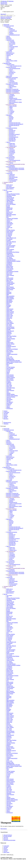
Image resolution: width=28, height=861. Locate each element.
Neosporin (8, 320)
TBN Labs (8, 384)
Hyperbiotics (9, 270)
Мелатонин (9, 76)
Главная (5, 411)
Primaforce (8, 345)
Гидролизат (12, 29)
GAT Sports (9, 257)
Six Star (8, 371)
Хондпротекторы (10, 157)
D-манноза (11, 165)
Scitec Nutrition (9, 368)
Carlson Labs (9, 219)
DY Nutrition (9, 239)
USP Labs (8, 398)
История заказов (7, 836)
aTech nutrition (9, 203)
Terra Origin (9, 385)
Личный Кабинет (7, 835)
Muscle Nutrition (10, 298)
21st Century (9, 191)
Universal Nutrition (10, 396)
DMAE (11, 107)
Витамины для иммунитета (13, 93)
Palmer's (8, 341)
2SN (7, 192)
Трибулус (8, 55)
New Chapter (9, 321)
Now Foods (9, 324)
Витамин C (12, 133)
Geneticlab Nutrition (11, 259)
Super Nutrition (9, 378)
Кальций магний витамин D (16, 124)
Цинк (10, 120)
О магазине (6, 412)
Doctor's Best (9, 232)
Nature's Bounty (10, 312)
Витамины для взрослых (12, 89)
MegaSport (8, 293)
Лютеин (11, 162)
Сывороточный (13, 31)
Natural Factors (9, 309)
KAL (7, 276)
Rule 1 (7, 364)
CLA (7, 58)
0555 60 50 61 (4, 2)
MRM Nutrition (9, 297)
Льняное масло (13, 146)
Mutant (8, 303)
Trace (7, 391)
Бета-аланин (12, 43)
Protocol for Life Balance (12, 349)
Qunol (7, 355)
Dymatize (8, 240)
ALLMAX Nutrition (11, 195)
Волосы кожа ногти (11, 67)
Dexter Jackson (9, 231)
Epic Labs (8, 244)
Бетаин (11, 155)
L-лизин (11, 49)
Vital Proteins (9, 399)
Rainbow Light (9, 358)
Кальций (11, 117)
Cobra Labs (9, 224)
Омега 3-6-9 (12, 144)
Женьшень (11, 103)
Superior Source (10, 380)
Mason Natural (9, 289)
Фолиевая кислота (13, 137)
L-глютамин (12, 42)
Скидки (5, 417)
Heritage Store (9, 267)
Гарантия (5, 416)
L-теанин (11, 112)
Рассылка (5, 838)
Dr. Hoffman (9, 234)
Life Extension (9, 284)
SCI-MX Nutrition (10, 367)
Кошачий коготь (13, 98)
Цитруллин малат (13, 46)
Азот (7, 56)
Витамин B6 (12, 138)
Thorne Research (10, 390)
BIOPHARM (9, 208)
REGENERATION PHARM (13, 360)
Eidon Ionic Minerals (11, 241)
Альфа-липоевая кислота (15, 65)
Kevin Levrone (9, 277)
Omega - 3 (11, 71)
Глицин (11, 109)
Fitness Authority (10, 249)
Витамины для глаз (11, 161)
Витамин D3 (12, 72)
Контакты (5, 418)
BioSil (7, 210)
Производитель (7, 422)
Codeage (8, 226)
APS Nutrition (9, 201)
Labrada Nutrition (10, 283)
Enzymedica (9, 243)
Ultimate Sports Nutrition (12, 395)
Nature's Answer (10, 311)
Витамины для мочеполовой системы (15, 164)
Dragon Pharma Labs (11, 237)
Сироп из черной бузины (15, 99)
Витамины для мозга (11, 104)
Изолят (11, 32)
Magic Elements (10, 287)
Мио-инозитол (12, 86)
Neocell (8, 319)
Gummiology (9, 263)
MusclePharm (9, 301)
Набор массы (9, 184)
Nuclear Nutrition (10, 327)
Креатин (8, 37)
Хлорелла (11, 153)
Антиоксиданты (10, 64)
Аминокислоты (10, 40)
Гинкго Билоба (13, 106)
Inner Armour (9, 272)
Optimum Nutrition (10, 338)
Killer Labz (8, 280)
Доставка (5, 413)
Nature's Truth (9, 315)
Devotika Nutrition (10, 230)
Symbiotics (8, 382)
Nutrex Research (10, 331)
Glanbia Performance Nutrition (13, 261)
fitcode (7, 248)
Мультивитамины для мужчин (16, 168)
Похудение (9, 186)
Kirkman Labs (9, 281)
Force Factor (9, 250)
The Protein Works (10, 387)
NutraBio (8, 329)
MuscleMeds (9, 299)
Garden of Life (9, 254)
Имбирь (11, 96)
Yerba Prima (9, 403)
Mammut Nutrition (10, 288)
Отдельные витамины (11, 128)
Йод (10, 126)
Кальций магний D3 (14, 125)
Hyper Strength (9, 268)
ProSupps (8, 347)
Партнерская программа (9, 840)
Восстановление (10, 187)
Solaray (8, 372)
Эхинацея (11, 94)
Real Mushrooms (10, 359)
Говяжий (11, 33)
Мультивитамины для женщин (16, 169)
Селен (10, 74)
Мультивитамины (10, 166)
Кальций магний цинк (14, 122)
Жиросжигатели (10, 53)
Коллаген (11, 73)
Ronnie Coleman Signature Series (14, 362)
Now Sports (9, 325)
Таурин (11, 45)
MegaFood (8, 292)
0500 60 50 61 (4, 3)
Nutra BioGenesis (10, 328)
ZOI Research (9, 408)
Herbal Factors (9, 266)
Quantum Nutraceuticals (11, 354)
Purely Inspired (9, 351)
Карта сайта (6, 852)
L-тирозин (11, 47)
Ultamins (8, 393)
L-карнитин (9, 51)
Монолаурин (12, 100)
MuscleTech (9, 302)
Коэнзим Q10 (12, 135)
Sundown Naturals (10, 377)
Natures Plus (9, 318)
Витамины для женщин (12, 84)
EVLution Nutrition (10, 245)
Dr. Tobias (8, 236)
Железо (11, 116)
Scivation (8, 369)
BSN (7, 217)
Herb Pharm (9, 265)
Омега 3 (8, 142)
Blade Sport (9, 213)
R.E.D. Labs (9, 356)
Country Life (9, 227)
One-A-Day (9, 337)
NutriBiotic (8, 332)
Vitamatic (8, 400)
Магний (11, 118)
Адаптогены (9, 173)
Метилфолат (12, 140)
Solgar (7, 373)
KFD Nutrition (9, 279)
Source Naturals (10, 374)
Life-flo (8, 285)
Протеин (8, 27)
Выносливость (9, 188)
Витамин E (12, 131)
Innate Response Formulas (12, 271)
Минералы (9, 115)
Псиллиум (11, 156)
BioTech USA (9, 212)
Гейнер (8, 36)
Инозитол (11, 85)
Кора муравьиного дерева (15, 102)
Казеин (11, 28)
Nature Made (9, 310)
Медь (10, 121)
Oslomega (8, 340)
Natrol (7, 307)
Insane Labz (9, 274)
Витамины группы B (14, 134)
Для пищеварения (10, 147)
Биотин (11, 69)
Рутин (10, 171)
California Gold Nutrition (12, 218)
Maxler (8, 290)
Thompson (8, 389)
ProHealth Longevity (11, 346)
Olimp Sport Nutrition (11, 336)
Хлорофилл (12, 95)
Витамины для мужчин (12, 77)
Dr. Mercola (9, 235)
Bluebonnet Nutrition (11, 214)
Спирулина (12, 149)
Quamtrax (8, 352)
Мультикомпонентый (14, 34)
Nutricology (9, 333)
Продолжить (4, 828)
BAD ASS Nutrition (11, 204)
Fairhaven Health (10, 246)
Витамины (9, 38)
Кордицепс (12, 175)
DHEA (10, 87)
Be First (8, 205)
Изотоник (8, 59)
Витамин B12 (12, 139)
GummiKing (9, 262)
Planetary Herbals (10, 343)
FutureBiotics (9, 253)
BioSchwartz (9, 209)
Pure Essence (9, 350)
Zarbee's (8, 407)
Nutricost (8, 334)
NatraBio (8, 306)
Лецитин (11, 148)
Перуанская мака (13, 82)
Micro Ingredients (10, 296)
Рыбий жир (12, 143)
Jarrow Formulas (10, 275)
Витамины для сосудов (12, 170)
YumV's (8, 406)
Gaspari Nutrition (10, 256)
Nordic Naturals (10, 323)
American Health (10, 197)
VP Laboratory (9, 402)
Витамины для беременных (13, 90)
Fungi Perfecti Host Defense (12, 252)
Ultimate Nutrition (10, 394)
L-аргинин (11, 41)
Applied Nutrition (10, 200)
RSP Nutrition (9, 363)
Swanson (8, 381)
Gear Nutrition (9, 258)
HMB (10, 50)
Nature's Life (9, 314)
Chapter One (9, 222)
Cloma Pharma (9, 223)
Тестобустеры (9, 54)
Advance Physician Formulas (13, 193)
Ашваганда (12, 174)
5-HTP (10, 108)
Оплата (5, 414)
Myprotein (8, 305)
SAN (7, 365)
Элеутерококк (12, 181)
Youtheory (8, 404)
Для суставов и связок (11, 60)
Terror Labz (9, 386)
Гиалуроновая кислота (14, 68)
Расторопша (12, 152)
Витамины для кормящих (12, 91)
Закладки (5, 837)
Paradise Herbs (9, 342)
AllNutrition (9, 196)
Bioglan (8, 206)
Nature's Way (9, 316)
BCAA (8, 62)
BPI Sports (8, 215)
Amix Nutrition (9, 199)
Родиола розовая (13, 179)
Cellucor (8, 221)
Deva (7, 228)
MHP (7, 294)
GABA (11, 113)
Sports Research (10, 376)
